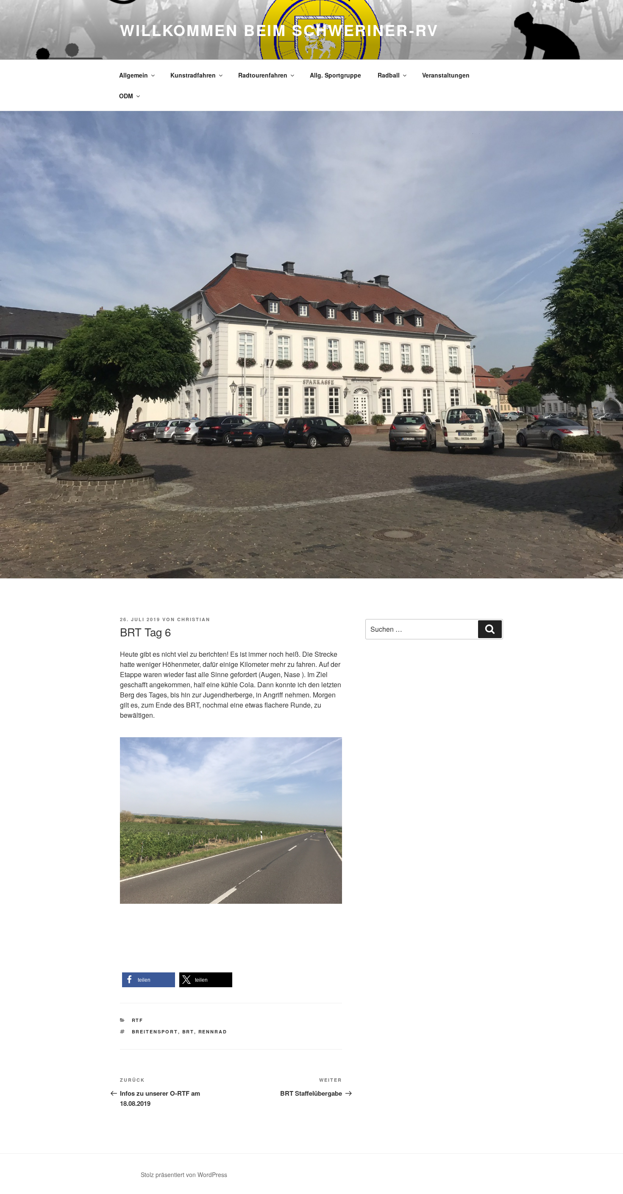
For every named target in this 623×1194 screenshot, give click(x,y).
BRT (188, 1031)
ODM (126, 96)
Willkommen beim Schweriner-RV (279, 30)
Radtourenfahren (262, 75)
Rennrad (213, 1031)
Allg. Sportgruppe (335, 75)
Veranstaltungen (446, 75)
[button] (148, 979)
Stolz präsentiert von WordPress (184, 1174)
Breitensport (155, 1031)
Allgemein (133, 75)
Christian (193, 619)
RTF (138, 1020)
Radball (389, 75)
